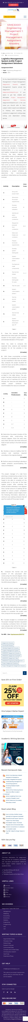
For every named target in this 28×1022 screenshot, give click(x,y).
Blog (6, 892)
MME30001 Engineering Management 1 (12, 660)
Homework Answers (13, 55)
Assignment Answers (10, 84)
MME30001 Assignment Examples (11, 655)
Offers (7, 890)
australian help (9, 53)
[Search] (25, 673)
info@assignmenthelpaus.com (11, 968)
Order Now (8, 894)
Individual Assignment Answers (10, 648)
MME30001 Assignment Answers (11, 653)
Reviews (7, 896)
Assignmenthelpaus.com (17, 1019)
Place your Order (9, 16)
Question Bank (9, 888)
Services (7, 885)
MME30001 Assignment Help (10, 658)
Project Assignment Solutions (10, 663)
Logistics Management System (10, 650)
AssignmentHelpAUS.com (10, 92)
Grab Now (13, 5)
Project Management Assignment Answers (13, 665)
